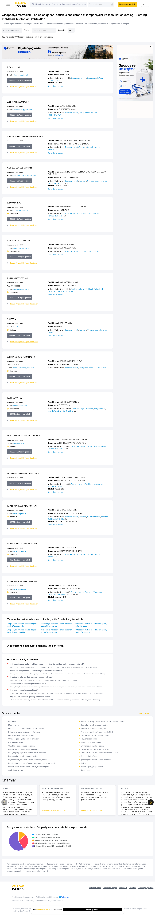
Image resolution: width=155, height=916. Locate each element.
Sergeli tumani (92, 147)
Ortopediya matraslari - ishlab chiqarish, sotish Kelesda (91, 625)
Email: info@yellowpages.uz (23, 897)
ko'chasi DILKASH (55, 486)
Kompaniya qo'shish (127, 4)
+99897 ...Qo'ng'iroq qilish (19, 115)
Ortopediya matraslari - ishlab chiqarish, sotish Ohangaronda (56, 625)
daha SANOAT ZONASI (98, 368)
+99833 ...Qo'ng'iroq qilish (19, 80)
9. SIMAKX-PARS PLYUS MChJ (21, 357)
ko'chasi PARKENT (55, 216)
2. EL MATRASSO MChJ (18, 102)
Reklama (132, 888)
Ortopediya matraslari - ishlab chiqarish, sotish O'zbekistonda (22, 625)
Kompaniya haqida (110, 888)
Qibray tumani (84, 113)
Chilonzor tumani (100, 446)
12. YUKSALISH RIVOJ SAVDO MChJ (23, 473)
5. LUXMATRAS (14, 203)
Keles (81, 251)
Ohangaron (83, 368)
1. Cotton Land (13, 67)
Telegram (65, 897)
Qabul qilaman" (92, 909)
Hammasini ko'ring (146, 713)
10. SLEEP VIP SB (14, 398)
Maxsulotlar (10, 37)
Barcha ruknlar (95, 888)
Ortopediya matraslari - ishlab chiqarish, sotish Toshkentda (91, 631)
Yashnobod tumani (94, 213)
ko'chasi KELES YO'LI (92, 251)
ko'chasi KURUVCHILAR (63, 291)
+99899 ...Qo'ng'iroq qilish (19, 257)
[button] (26, 86)
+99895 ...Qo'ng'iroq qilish (19, 181)
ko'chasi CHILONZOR (56, 449)
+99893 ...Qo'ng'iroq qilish (19, 483)
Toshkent (82, 147)
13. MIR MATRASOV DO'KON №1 (22, 506)
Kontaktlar (123, 888)
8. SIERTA (11, 319)
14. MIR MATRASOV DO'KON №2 (22, 543)
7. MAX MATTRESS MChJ (18, 278)
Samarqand (91, 78)
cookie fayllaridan (43, 909)
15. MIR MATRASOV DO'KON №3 (22, 581)
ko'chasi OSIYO (60, 594)
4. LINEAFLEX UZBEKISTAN (19, 168)
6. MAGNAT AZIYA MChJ (18, 240)
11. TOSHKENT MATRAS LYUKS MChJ (24, 435)
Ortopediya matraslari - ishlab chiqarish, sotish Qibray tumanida (22, 631)
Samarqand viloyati (78, 78)
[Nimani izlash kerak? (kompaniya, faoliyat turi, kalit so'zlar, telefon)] (33, 4)
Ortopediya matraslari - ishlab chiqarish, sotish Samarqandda (56, 631)
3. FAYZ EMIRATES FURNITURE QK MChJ (25, 136)
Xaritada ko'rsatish (55, 86)
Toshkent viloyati (71, 113)
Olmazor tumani (93, 330)
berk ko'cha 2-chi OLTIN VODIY (60, 411)
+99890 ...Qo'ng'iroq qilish (19, 219)
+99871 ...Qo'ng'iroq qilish (19, 146)
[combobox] (101, 4)
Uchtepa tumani (93, 181)
